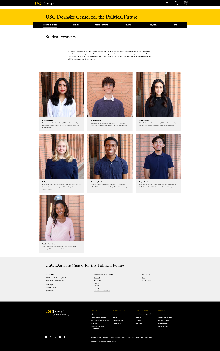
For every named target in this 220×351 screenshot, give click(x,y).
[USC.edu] (186, 3)
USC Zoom (139, 323)
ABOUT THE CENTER (50, 25)
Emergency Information (133, 337)
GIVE (175, 25)
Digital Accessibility (120, 337)
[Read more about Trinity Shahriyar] (61, 218)
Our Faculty (116, 314)
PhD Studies (94, 323)
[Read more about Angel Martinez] (158, 156)
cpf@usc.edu (50, 291)
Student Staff (146, 280)
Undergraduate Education (98, 317)
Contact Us (105, 337)
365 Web (138, 320)
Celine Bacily (144, 120)
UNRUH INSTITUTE (101, 25)
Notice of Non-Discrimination (148, 337)
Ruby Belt (46, 182)
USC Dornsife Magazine (165, 317)
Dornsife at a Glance (96, 337)
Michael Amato (96, 120)
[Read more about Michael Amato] (110, 94)
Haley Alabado (47, 120)
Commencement (163, 323)
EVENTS (76, 25)
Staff (143, 278)
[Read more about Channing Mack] (110, 156)
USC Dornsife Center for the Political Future (91, 18)
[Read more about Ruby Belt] (61, 156)
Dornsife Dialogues (163, 320)
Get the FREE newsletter (102, 291)
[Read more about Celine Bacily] (158, 94)
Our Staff (115, 317)
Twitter (96, 283)
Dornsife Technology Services (144, 314)
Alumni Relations (163, 314)
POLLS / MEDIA (152, 25)
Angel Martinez (145, 182)
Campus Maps (117, 323)
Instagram (97, 280)
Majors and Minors (96, 314)
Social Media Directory (119, 320)
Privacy (112, 337)
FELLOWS (128, 25)
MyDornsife (139, 317)
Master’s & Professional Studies (100, 320)
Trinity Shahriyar (48, 244)
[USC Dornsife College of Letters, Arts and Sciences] (45, 4)
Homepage (49, 285)
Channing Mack (96, 182)
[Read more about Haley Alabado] (61, 94)
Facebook (97, 278)
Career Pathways (163, 326)
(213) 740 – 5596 (51, 287)
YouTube (96, 288)
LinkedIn (96, 286)
